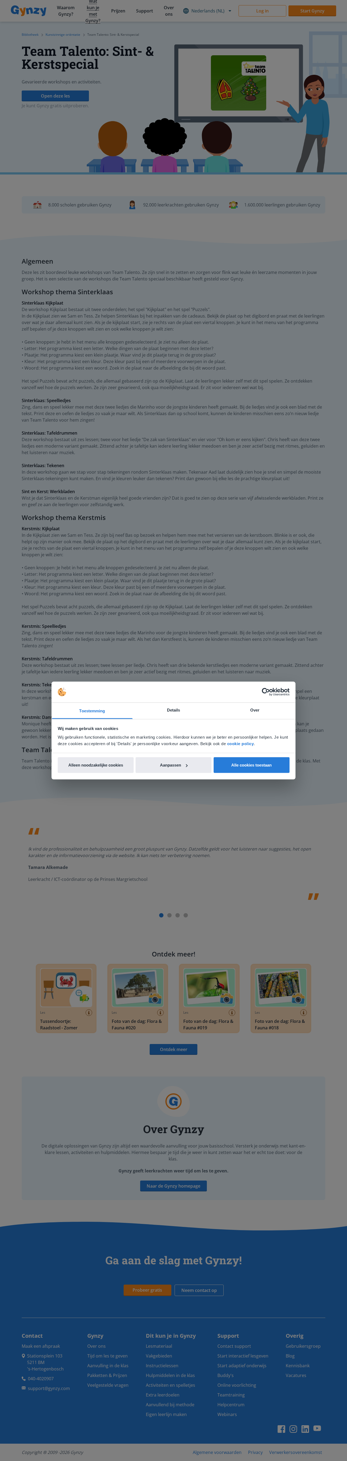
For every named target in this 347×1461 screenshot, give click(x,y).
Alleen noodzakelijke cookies (95, 765)
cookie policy (240, 743)
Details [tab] (173, 709)
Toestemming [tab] (92, 710)
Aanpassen (170, 765)
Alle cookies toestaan (251, 765)
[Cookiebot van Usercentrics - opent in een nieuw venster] (266, 692)
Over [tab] (254, 709)
